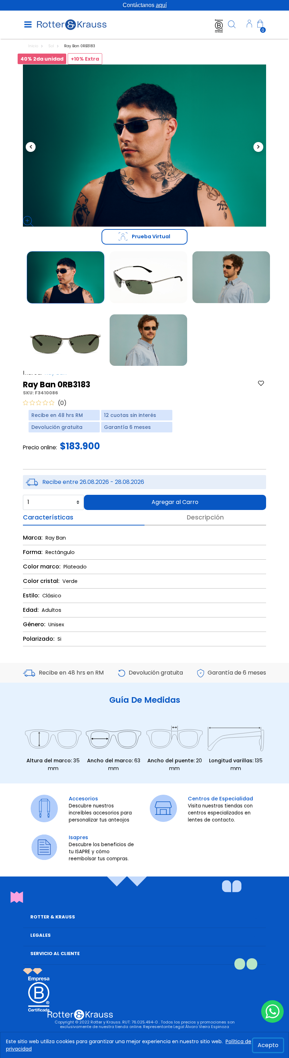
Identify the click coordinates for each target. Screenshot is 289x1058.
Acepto (268, 1045)
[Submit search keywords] (232, 25)
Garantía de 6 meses (237, 673)
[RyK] (71, 24)
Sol (51, 46)
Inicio (33, 46)
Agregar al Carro (175, 502)
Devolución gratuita (156, 673)
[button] (249, 25)
